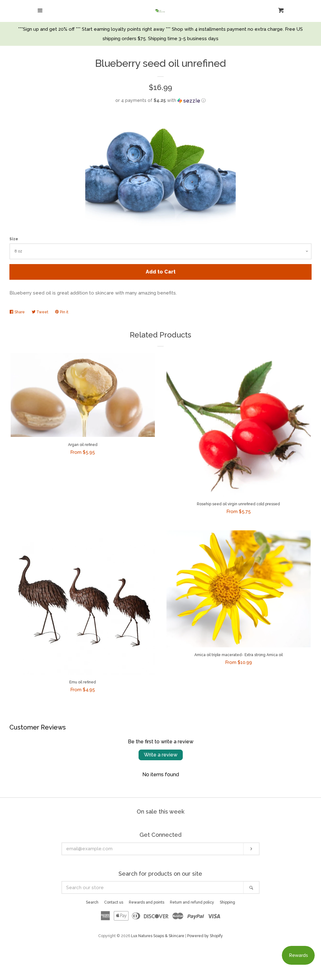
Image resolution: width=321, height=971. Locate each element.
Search (92, 902)
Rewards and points (146, 902)
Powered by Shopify (205, 936)
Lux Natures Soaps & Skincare (157, 936)
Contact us (113, 902)
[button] (160, 100)
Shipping (227, 902)
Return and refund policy (192, 902)
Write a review (160, 755)
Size (13, 239)
